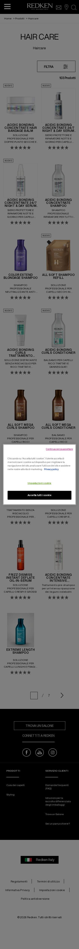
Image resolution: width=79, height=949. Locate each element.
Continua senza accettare (59, 449)
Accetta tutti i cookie (40, 495)
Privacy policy (51, 469)
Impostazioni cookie (39, 483)
